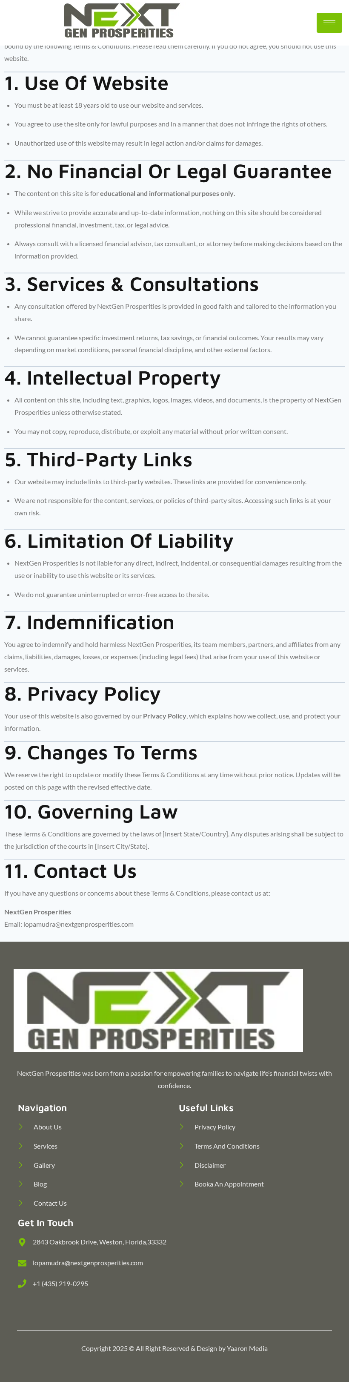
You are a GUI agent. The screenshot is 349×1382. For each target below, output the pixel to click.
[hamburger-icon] (329, 23)
